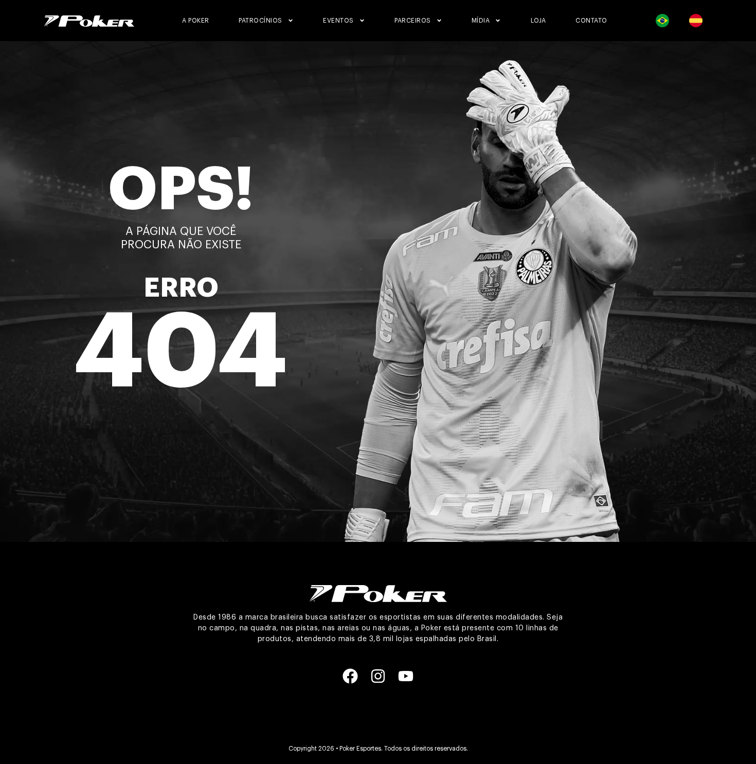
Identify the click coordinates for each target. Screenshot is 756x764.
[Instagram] (378, 676)
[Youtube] (406, 676)
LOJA (538, 20)
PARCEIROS (412, 20)
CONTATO (591, 20)
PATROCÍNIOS (260, 20)
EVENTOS (338, 20)
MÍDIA (481, 20)
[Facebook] (350, 676)
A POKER (195, 20)
